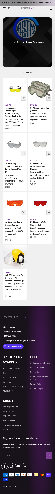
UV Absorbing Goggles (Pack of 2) (39, 108)
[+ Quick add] (23, 98)
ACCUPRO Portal (37, 367)
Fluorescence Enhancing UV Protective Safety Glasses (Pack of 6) (13, 110)
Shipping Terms (9, 416)
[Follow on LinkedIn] (25, 466)
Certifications (8, 411)
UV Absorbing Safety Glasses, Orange (13, 222)
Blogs (5, 373)
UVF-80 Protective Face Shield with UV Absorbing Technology (15, 276)
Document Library (10, 377)
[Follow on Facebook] (4, 466)
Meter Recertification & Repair (40, 378)
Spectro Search (9, 420)
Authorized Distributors (40, 363)
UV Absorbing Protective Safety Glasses (37, 165)
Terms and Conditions (12, 425)
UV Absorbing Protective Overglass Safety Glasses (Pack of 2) (14, 166)
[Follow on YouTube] (18, 466)
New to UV (7, 382)
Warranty (6, 429)
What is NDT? (8, 391)
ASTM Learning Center (12, 368)
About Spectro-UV (10, 407)
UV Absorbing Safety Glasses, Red (38, 222)
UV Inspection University (13, 386)
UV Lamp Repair (36, 389)
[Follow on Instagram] (11, 466)
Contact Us (34, 372)
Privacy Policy (36, 384)
